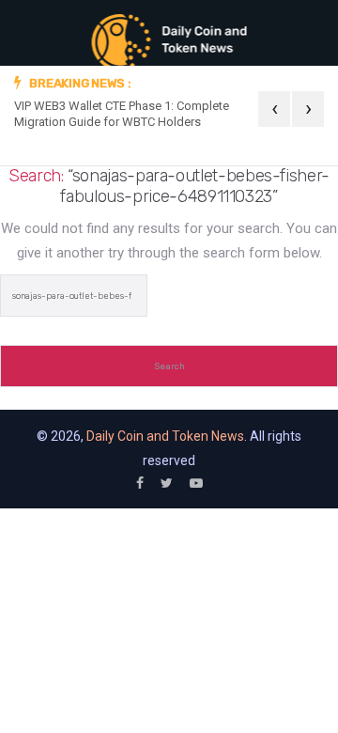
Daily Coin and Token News (165, 436)
